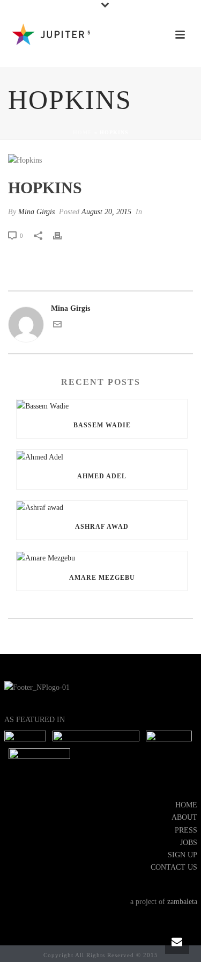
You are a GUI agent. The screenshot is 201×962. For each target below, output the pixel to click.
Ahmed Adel (101, 476)
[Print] (62, 235)
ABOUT (184, 817)
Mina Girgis (36, 212)
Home (82, 132)
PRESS (186, 830)
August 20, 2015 (106, 212)
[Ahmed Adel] (102, 456)
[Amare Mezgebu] (102, 557)
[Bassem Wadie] (102, 405)
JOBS (188, 843)
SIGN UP (182, 855)
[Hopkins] (100, 160)
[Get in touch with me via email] (57, 326)
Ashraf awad (102, 526)
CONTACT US (174, 867)
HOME (186, 805)
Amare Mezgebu (102, 577)
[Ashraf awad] (102, 507)
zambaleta (182, 902)
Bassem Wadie (102, 425)
